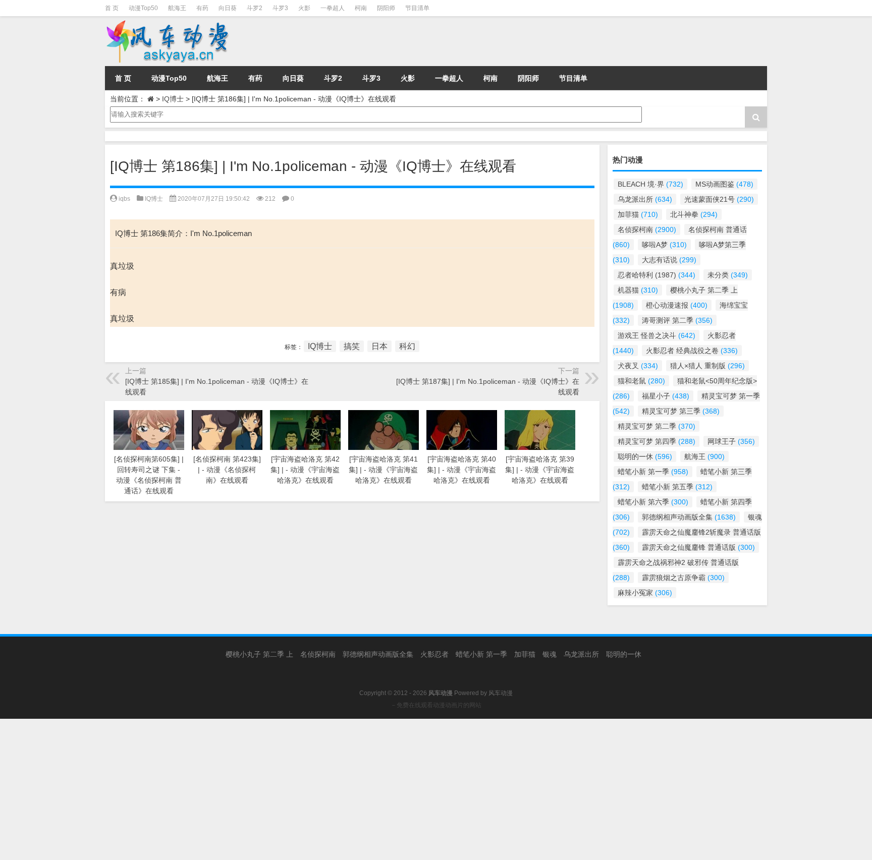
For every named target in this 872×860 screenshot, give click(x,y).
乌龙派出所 (645, 199)
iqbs (124, 198)
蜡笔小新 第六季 (653, 502)
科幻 (407, 346)
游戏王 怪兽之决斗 (656, 335)
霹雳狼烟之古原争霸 (683, 578)
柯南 (361, 8)
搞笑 (352, 346)
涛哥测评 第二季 (677, 320)
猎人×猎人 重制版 (707, 366)
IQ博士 (173, 99)
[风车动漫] (208, 41)
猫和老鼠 (641, 381)
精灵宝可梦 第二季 (656, 426)
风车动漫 (500, 693)
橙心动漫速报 (676, 305)
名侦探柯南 (647, 229)
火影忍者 (434, 654)
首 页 (112, 8)
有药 (202, 8)
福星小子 (665, 396)
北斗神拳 (694, 214)
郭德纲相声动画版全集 (689, 517)
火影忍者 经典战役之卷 (692, 351)
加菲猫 (638, 214)
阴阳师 (386, 8)
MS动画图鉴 (724, 184)
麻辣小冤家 (645, 593)
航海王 (177, 8)
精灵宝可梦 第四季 (656, 441)
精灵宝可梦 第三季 (681, 411)
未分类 (727, 275)
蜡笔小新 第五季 (677, 487)
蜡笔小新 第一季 (653, 472)
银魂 (549, 654)
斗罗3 (280, 8)
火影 (304, 8)
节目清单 (417, 8)
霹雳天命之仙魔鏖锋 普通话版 (698, 547)
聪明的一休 (645, 456)
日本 (379, 346)
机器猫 (638, 290)
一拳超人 (332, 8)
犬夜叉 (638, 366)
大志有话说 (669, 260)
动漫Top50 (143, 8)
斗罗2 (254, 8)
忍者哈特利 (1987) (656, 275)
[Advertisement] (303, 789)
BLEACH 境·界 (650, 184)
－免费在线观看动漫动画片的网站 (436, 705)
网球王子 (731, 441)
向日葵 (228, 8)
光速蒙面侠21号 (719, 199)
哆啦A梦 (664, 245)
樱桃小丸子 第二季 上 (259, 654)
